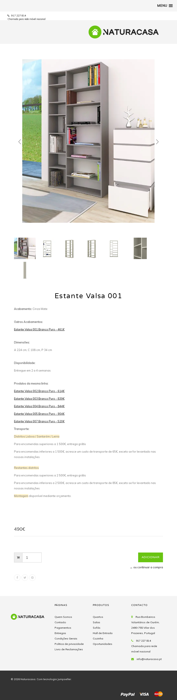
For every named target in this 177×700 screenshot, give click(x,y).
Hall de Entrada (102, 633)
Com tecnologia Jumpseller (54, 679)
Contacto (60, 622)
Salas (96, 622)
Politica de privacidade (69, 644)
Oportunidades (102, 644)
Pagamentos (63, 627)
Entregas (60, 633)
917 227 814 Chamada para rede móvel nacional (144, 646)
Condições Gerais (66, 638)
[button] (165, 5)
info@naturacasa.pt (149, 659)
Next (157, 141)
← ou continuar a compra (146, 567)
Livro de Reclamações (69, 649)
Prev (19, 141)
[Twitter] (25, 577)
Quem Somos (63, 616)
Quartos (98, 616)
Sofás (96, 627)
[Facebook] (17, 577)
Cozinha (98, 638)
